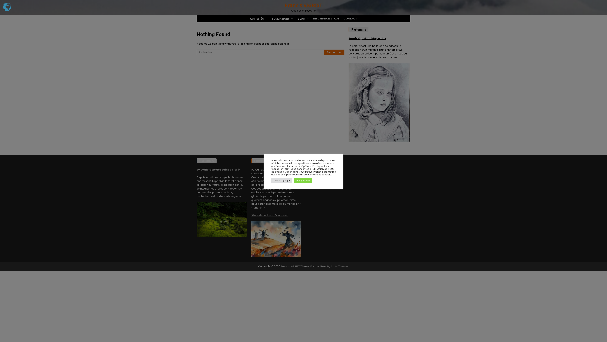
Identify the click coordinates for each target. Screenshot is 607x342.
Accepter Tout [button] (303, 180)
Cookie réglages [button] (281, 180)
